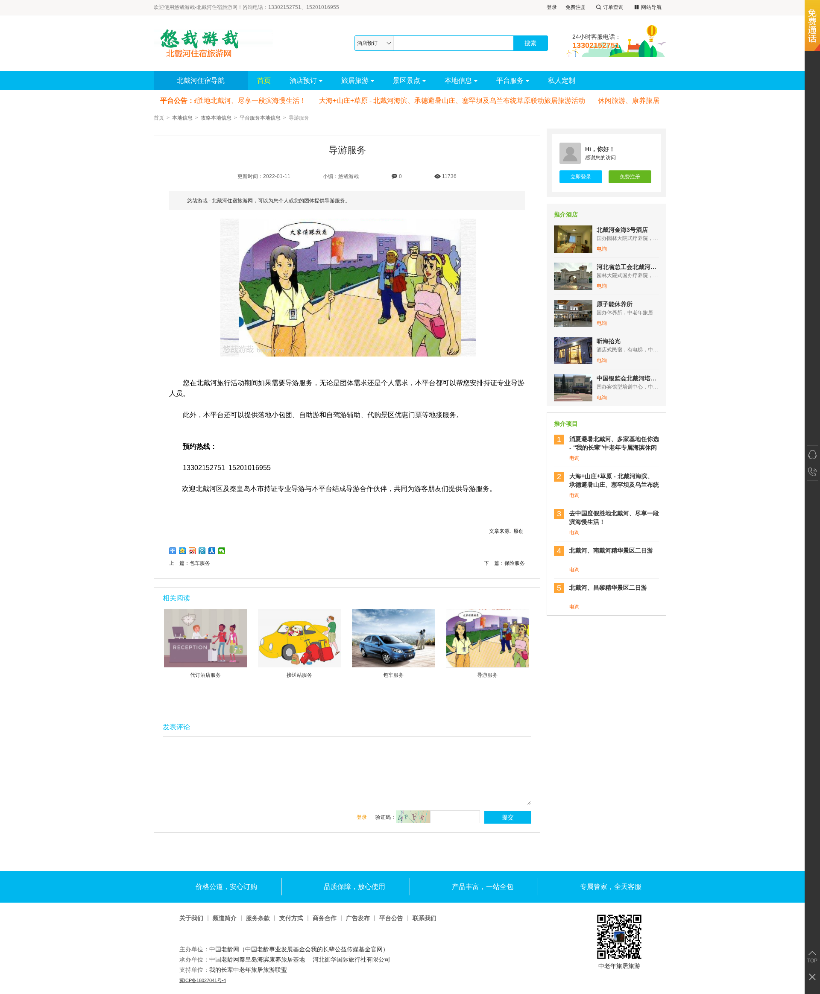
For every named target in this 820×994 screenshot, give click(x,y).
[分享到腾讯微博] (202, 550)
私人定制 (561, 80)
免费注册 (575, 7)
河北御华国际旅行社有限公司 (352, 959)
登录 (552, 7)
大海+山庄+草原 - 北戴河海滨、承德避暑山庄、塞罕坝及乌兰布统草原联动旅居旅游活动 (445, 100)
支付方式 (291, 918)
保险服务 (514, 563)
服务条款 (258, 918)
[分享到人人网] (212, 550)
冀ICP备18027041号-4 (202, 980)
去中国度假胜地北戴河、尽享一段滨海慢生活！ (227, 100)
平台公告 (391, 918)
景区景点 (406, 80)
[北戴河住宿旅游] (217, 43)
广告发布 (358, 918)
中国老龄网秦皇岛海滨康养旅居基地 (257, 959)
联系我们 (424, 918)
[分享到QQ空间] (182, 550)
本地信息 (458, 80)
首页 (264, 80)
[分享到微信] (222, 550)
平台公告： (177, 100)
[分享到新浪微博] (192, 550)
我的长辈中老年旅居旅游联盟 (248, 969)
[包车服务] (393, 666)
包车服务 (200, 563)
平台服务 (510, 80)
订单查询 (613, 7)
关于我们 (191, 918)
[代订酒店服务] (205, 666)
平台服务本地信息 (260, 118)
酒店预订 (303, 80)
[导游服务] (487, 666)
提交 (508, 817)
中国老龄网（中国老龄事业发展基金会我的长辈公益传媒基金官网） (299, 949)
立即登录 (581, 177)
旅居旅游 (355, 80)
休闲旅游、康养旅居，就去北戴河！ (645, 100)
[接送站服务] (299, 666)
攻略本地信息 (216, 118)
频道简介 (225, 918)
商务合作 (325, 918)
